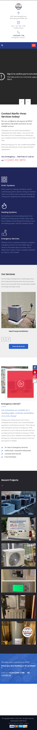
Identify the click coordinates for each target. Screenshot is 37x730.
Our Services (18, 89)
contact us (6, 675)
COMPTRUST (22, 721)
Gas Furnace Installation (18, 331)
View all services (18, 346)
